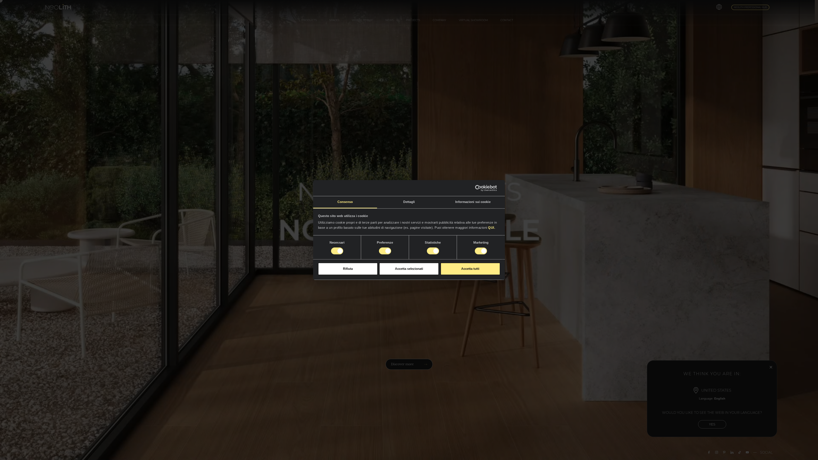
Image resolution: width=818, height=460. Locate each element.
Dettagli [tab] (409, 202)
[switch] (385, 251)
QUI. (491, 227)
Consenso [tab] (345, 202)
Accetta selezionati (409, 268)
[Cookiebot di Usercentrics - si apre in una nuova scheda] (481, 188)
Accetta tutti (470, 268)
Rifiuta (348, 268)
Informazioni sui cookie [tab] (472, 202)
